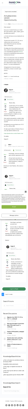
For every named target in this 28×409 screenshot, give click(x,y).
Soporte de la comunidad (10, 11)
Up (5, 105)
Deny (14, 211)
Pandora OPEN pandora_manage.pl (15, 331)
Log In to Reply (14, 289)
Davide (10, 333)
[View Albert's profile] (5, 145)
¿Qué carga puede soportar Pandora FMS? (13, 374)
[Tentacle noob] (13, 150)
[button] (25, 191)
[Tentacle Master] (5, 99)
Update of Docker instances (14, 344)
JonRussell (14, 318)
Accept (14, 206)
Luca (20, 339)
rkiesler (8, 346)
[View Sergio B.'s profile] (6, 90)
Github (20, 51)
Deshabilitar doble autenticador (10, 364)
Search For (7, 387)
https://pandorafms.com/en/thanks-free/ (13, 133)
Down (5, 109)
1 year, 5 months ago (15, 76)
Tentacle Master (10, 99)
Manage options (14, 215)
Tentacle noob (18, 150)
